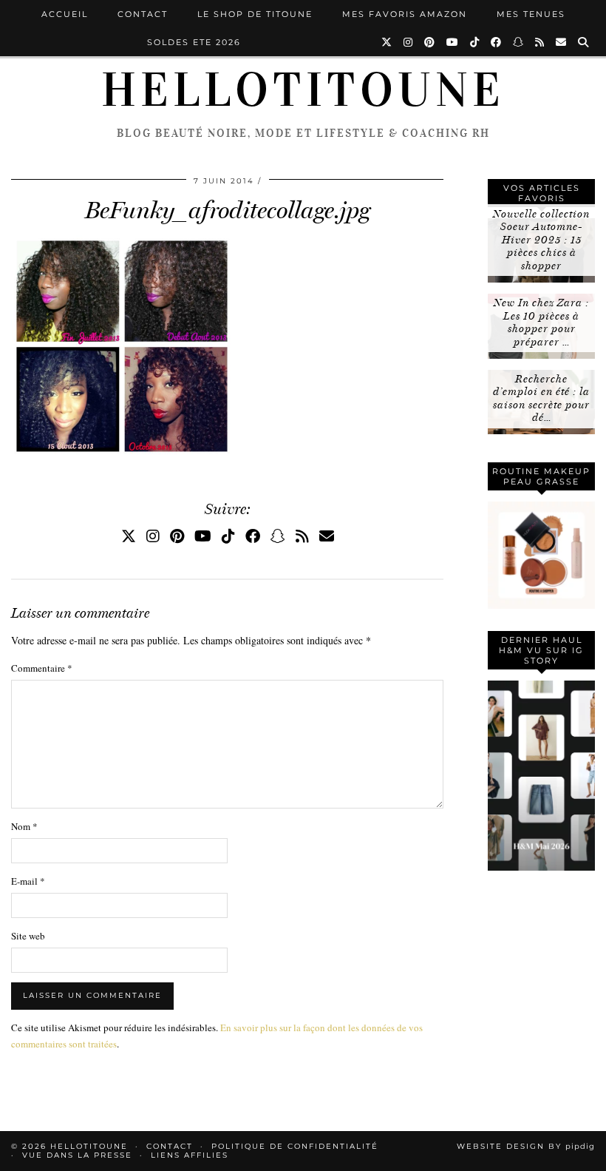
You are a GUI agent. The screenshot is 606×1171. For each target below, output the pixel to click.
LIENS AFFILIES (189, 1155)
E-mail (28, 881)
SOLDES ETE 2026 (194, 42)
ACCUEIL (64, 14)
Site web (28, 935)
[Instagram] (409, 42)
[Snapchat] (519, 42)
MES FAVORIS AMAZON (404, 14)
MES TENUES (531, 14)
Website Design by (526, 1146)
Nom (24, 826)
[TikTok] (475, 42)
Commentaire (41, 668)
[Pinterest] (430, 42)
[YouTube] (453, 42)
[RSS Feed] (540, 42)
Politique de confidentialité (294, 1146)
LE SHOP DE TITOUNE (255, 14)
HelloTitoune (303, 90)
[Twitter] (387, 42)
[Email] (562, 42)
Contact (143, 14)
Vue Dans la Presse (77, 1155)
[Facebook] (497, 42)
